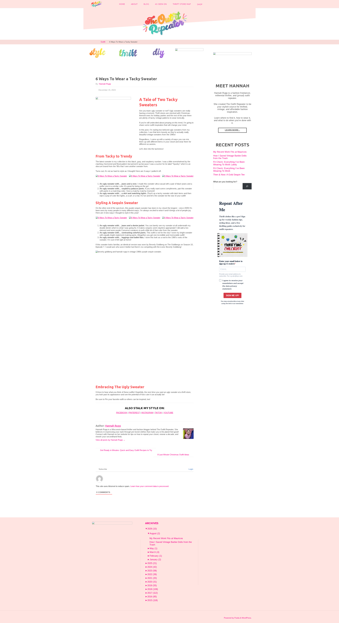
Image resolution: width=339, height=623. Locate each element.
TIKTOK (158, 412)
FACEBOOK (121, 412)
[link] (207, 4)
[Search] (247, 186)
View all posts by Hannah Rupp (110, 440)
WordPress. (247, 618)
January (155, 559)
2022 (152, 574)
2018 (152, 589)
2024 (152, 567)
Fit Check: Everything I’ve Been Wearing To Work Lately (229, 163)
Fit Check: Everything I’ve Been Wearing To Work (229, 169)
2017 (152, 593)
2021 (152, 578)
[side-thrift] (128, 53)
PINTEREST (134, 412)
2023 (152, 570)
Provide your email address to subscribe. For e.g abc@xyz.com (230, 275)
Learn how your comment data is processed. (149, 486)
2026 (152, 528)
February (156, 556)
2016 (152, 596)
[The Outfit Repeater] (96, 4)
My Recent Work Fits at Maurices (230, 152)
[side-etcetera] (189, 53)
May (153, 548)
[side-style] (97, 53)
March (154, 552)
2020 (152, 582)
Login (190, 469)
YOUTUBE (168, 412)
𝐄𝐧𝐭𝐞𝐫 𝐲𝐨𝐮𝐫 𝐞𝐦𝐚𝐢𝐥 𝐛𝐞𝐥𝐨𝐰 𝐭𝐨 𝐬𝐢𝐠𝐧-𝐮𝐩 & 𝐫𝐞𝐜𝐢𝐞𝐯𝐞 (230, 262)
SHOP (199, 4)
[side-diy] (159, 53)
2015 (152, 600)
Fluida (237, 618)
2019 (152, 585)
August (155, 533)
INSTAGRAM (147, 412)
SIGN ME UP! (232, 295)
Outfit (103, 42)
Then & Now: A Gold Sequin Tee (229, 174)
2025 (152, 563)
